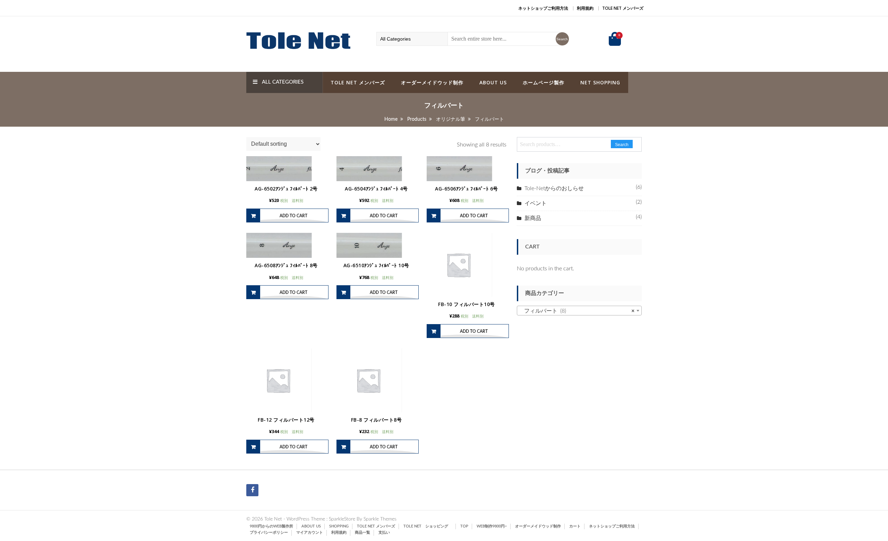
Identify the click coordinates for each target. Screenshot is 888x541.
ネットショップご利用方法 (543, 8)
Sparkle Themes (380, 519)
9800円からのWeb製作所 (271, 526)
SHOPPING (339, 526)
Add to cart (293, 216)
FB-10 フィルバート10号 (466, 304)
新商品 (532, 218)
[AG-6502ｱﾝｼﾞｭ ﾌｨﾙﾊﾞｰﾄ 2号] (286, 168)
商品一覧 (362, 532)
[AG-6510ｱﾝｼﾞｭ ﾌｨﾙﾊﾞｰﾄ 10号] (376, 245)
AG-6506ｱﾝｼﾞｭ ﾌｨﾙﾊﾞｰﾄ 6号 (466, 188)
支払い (384, 532)
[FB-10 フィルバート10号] (466, 265)
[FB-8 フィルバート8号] (376, 380)
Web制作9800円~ (492, 526)
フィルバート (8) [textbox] (577, 311)
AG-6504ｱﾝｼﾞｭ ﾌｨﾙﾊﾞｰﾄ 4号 (376, 188)
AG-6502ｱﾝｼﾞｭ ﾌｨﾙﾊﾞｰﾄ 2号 (286, 188)
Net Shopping (600, 82)
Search (622, 144)
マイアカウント (309, 532)
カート (575, 526)
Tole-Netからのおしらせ (554, 188)
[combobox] (579, 310)
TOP (464, 526)
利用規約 (585, 8)
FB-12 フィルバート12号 (286, 419)
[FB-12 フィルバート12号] (286, 380)
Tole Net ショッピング (427, 526)
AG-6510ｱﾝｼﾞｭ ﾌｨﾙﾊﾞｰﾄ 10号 (376, 265)
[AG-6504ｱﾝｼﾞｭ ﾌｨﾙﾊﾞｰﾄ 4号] (376, 168)
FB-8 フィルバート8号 (376, 419)
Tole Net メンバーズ (622, 8)
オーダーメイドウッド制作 (432, 82)
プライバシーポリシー (269, 532)
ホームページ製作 (543, 82)
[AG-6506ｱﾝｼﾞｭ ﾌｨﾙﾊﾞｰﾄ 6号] (466, 168)
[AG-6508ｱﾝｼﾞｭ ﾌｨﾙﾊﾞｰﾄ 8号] (286, 245)
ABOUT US (493, 82)
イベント (535, 203)
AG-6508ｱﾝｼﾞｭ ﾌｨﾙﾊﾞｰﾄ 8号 (286, 265)
